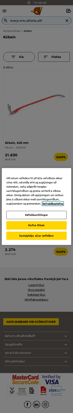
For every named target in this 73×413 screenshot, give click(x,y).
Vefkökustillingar (36, 215)
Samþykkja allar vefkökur (36, 235)
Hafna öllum (36, 225)
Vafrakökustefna (52, 203)
